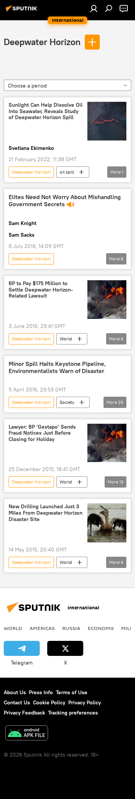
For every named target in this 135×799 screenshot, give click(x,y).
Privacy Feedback (24, 712)
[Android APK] (26, 733)
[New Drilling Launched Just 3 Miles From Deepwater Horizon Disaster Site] (106, 522)
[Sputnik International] (22, 11)
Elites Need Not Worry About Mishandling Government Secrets (65, 200)
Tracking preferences (73, 712)
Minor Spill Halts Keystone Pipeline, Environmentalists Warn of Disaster (57, 367)
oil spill (67, 172)
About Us (15, 692)
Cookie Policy (49, 702)
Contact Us (17, 702)
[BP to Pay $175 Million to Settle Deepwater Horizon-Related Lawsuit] (106, 299)
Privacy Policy (84, 702)
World (66, 338)
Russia (71, 628)
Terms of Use (71, 692)
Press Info (41, 692)
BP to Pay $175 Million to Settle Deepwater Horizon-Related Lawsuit (41, 289)
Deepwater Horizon (42, 41)
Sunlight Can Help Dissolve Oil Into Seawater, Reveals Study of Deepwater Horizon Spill (45, 111)
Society (67, 402)
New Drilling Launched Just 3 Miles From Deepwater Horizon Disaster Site (45, 513)
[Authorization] (93, 8)
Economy (101, 628)
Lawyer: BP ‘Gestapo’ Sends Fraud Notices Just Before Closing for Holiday (42, 433)
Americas (42, 628)
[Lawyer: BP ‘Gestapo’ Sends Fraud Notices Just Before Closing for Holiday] (106, 443)
